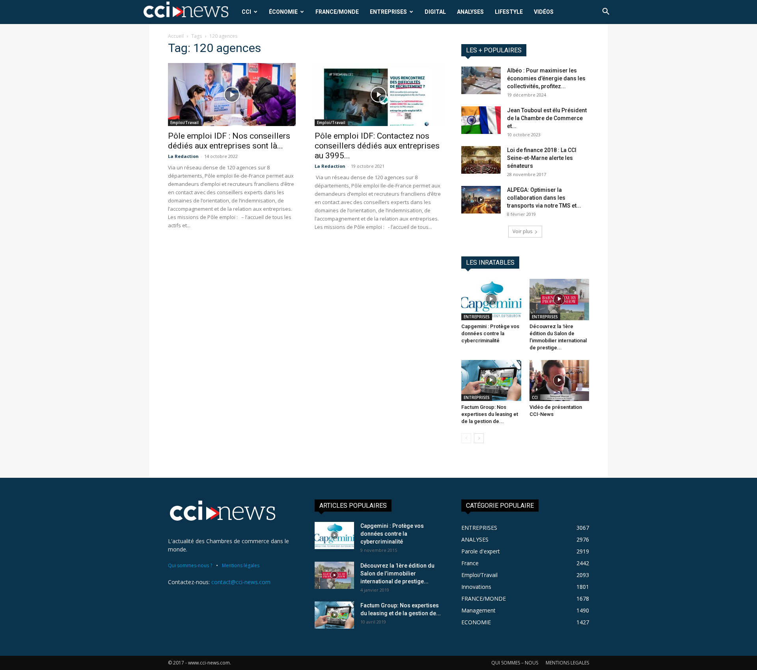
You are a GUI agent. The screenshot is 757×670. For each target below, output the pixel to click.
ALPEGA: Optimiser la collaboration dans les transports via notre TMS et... (544, 198)
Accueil (176, 36)
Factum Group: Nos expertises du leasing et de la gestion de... (489, 414)
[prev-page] (466, 438)
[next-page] (479, 438)
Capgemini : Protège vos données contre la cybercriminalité (490, 333)
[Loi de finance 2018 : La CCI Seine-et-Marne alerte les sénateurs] (481, 160)
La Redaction (183, 156)
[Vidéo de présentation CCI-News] (559, 380)
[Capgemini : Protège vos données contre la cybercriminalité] (491, 299)
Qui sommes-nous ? (190, 565)
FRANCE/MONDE (337, 12)
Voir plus (522, 231)
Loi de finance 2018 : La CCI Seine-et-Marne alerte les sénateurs (541, 158)
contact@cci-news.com (240, 582)
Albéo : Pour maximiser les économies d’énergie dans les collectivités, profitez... (546, 78)
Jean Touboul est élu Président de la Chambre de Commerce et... (547, 118)
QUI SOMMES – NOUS (514, 662)
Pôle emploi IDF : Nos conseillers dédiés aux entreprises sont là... (229, 140)
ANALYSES (470, 12)
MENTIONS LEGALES (567, 662)
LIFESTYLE (509, 12)
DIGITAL (435, 12)
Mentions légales (240, 565)
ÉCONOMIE (283, 12)
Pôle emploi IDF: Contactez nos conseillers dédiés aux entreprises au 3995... (377, 145)
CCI (246, 12)
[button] (605, 12)
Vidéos (544, 12)
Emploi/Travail (184, 122)
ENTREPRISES (388, 12)
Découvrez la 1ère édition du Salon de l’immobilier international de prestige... (397, 573)
